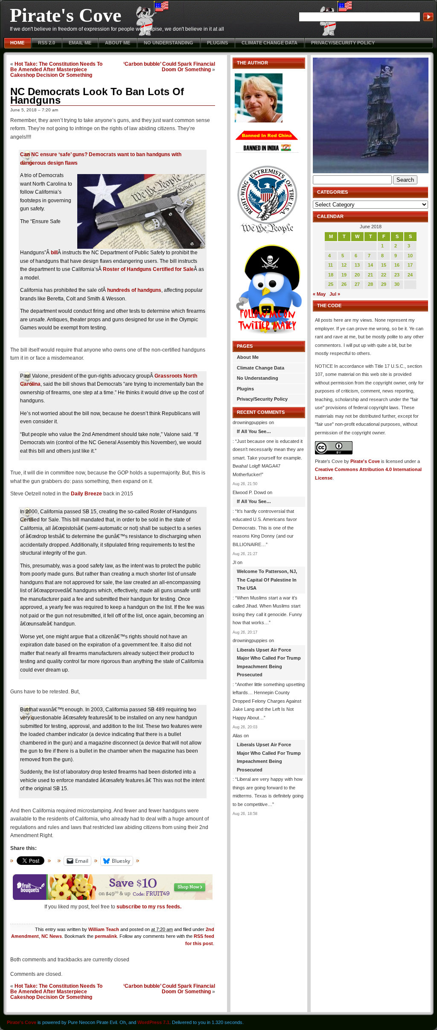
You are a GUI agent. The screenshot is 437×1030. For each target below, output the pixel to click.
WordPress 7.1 (153, 1022)
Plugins (217, 42)
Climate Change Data (269, 42)
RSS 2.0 (46, 42)
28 (370, 284)
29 (383, 284)
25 (330, 284)
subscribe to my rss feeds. (149, 907)
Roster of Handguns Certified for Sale (148, 269)
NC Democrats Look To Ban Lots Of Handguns (97, 96)
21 (370, 274)
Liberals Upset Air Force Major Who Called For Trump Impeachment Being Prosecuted (269, 662)
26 (344, 284)
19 (344, 274)
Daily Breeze (86, 494)
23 (396, 274)
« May (319, 294)
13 (357, 265)
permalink (106, 936)
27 (357, 284)
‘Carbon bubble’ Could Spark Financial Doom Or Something (169, 66)
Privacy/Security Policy (343, 42)
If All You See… (254, 431)
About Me (117, 42)
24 (410, 274)
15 (383, 265)
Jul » (334, 294)
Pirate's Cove (65, 15)
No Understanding (168, 42)
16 (396, 265)
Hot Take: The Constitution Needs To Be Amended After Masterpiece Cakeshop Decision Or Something (56, 69)
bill (54, 253)
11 (330, 265)
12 (344, 265)
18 (330, 274)
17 (410, 265)
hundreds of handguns (134, 290)
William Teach (103, 929)
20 (357, 274)
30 (396, 284)
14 (370, 265)
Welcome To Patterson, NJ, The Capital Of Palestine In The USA (267, 580)
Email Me (80, 42)
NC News (51, 936)
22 (383, 274)
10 (410, 255)
